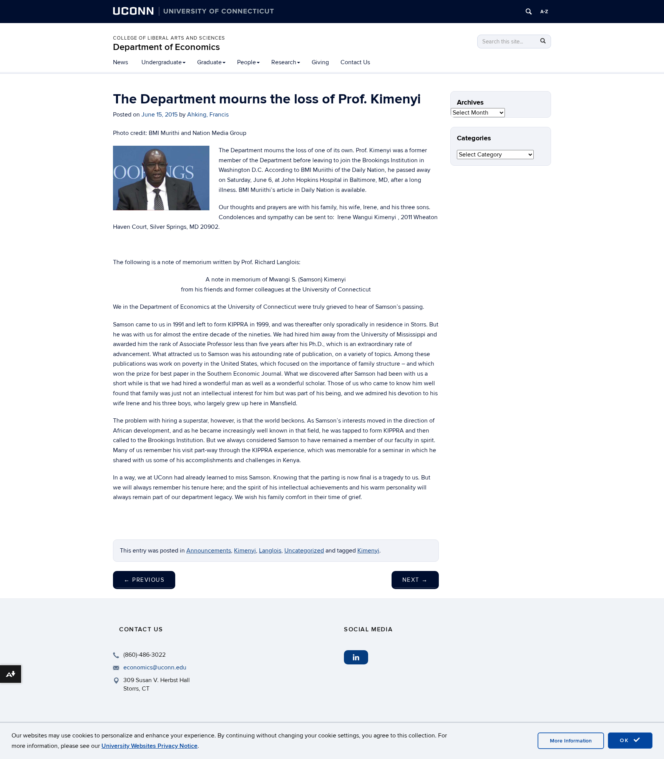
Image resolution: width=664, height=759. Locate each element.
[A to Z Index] (544, 11)
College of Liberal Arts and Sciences (169, 38)
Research (283, 62)
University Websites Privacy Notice (149, 746)
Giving (320, 62)
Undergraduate (161, 62)
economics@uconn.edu (154, 667)
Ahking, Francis (208, 114)
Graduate (209, 62)
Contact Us (355, 62)
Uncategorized (304, 550)
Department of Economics (166, 47)
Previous (144, 579)
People (246, 62)
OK (625, 740)
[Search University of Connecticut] (529, 11)
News (120, 62)
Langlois (270, 550)
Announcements (208, 550)
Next (415, 579)
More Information (571, 740)
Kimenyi (245, 550)
